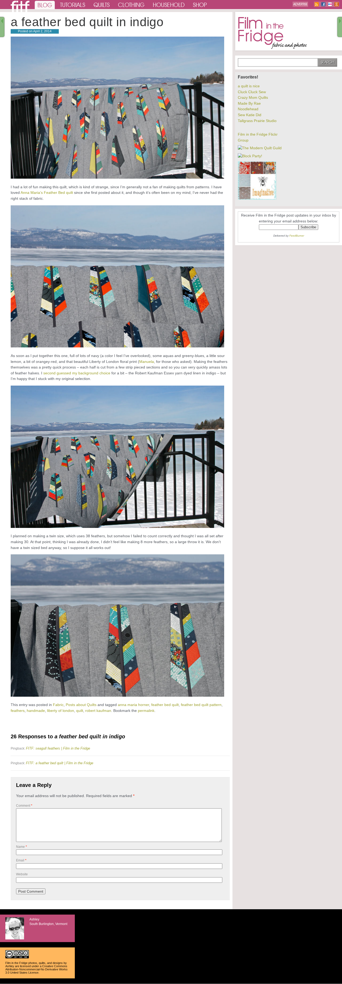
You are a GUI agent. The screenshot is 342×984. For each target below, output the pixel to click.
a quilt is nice (249, 86)
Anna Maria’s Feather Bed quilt (47, 192)
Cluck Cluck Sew (252, 92)
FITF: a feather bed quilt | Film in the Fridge (59, 763)
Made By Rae (249, 103)
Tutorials (72, 4)
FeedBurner (296, 235)
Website (22, 874)
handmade (36, 710)
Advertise (300, 4)
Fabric (58, 705)
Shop (200, 4)
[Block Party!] (250, 156)
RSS (316, 4)
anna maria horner (133, 705)
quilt (79, 710)
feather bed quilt (165, 705)
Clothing (131, 4)
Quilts (102, 4)
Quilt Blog (20, 6)
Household (169, 4)
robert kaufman (98, 710)
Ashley (9, 966)
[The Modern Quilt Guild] (260, 148)
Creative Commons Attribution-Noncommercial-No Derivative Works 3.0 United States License (36, 969)
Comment (24, 805)
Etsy (337, 4)
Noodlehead (248, 109)
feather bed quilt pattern (201, 705)
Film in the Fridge (272, 33)
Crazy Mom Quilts (253, 97)
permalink (146, 710)
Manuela (146, 361)
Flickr (330, 4)
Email (21, 860)
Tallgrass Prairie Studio (257, 121)
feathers (18, 710)
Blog (45, 4)
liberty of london (60, 710)
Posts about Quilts (81, 705)
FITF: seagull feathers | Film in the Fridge (58, 748)
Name (21, 847)
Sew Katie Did (249, 115)
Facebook (323, 4)
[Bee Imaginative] (257, 198)
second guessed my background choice (76, 373)
